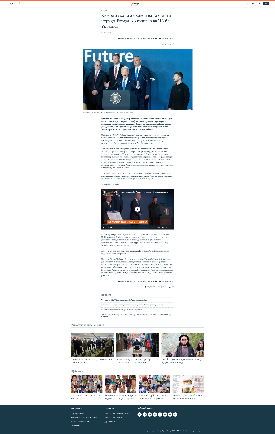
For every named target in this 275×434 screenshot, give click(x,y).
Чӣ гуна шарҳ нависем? (80, 422)
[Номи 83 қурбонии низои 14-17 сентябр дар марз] (154, 384)
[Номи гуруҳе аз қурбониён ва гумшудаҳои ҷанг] (188, 384)
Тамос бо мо (75, 426)
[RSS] (170, 414)
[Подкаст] (175, 414)
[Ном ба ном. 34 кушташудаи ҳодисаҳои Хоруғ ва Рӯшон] (120, 384)
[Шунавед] (260, 3)
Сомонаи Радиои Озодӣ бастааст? (84, 418)
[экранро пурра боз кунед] (171, 227)
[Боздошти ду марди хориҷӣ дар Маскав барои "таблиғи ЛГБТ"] (137, 345)
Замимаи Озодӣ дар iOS (113, 418)
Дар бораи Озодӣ (77, 413)
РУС (247, 4)
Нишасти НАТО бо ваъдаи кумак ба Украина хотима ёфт (128, 192)
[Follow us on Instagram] (155, 414)
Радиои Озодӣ (114, 195)
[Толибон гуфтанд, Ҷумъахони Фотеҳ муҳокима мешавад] (182, 345)
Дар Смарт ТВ (109, 422)
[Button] (126, 38)
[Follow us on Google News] (140, 414)
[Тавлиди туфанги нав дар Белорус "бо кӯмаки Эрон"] (92, 345)
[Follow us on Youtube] (150, 414)
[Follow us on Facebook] (145, 414)
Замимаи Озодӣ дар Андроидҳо (116, 413)
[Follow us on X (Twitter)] (160, 414)
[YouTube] (253, 3)
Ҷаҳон (104, 11)
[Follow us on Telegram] (165, 414)
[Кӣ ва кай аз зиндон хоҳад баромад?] (86, 384)
